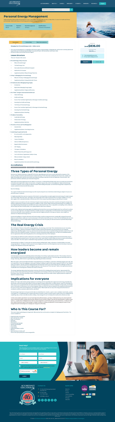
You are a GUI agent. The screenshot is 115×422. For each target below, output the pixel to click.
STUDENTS (77, 3)
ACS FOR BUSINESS (45, 3)
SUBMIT (24, 376)
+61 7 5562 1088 (44, 394)
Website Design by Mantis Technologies (75, 418)
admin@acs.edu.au (44, 396)
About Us (67, 389)
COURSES (62, 3)
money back (89, 55)
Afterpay (67, 397)
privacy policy (47, 367)
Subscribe (67, 399)
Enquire (102, 3)
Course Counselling (69, 394)
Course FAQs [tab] (29, 42)
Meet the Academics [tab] (42, 42)
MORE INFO (85, 3)
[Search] (71, 9)
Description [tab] (15, 42)
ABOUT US (54, 3)
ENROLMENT (69, 3)
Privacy (67, 390)
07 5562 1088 (43, 392)
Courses (67, 392)
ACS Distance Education (40, 418)
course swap (90, 56)
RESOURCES (94, 3)
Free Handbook (68, 396)
